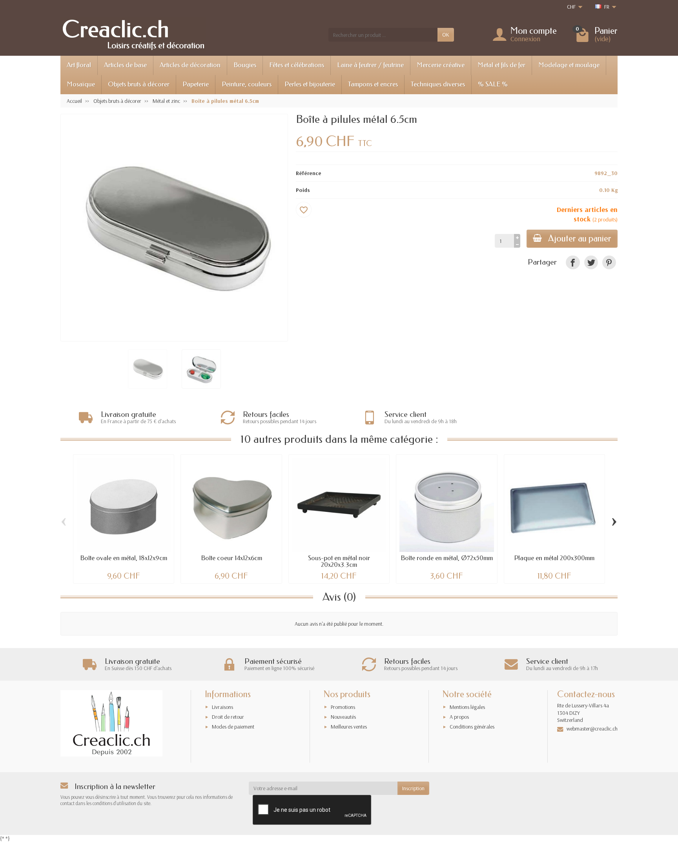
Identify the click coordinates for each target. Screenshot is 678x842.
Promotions (343, 706)
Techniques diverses (438, 84)
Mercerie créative (441, 65)
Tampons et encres (373, 84)
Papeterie (195, 84)
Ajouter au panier (579, 238)
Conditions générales (472, 726)
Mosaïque (81, 84)
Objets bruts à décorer (139, 84)
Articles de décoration (190, 65)
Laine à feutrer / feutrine (370, 65)
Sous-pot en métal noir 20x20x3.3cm (339, 561)
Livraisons (222, 706)
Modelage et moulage (569, 65)
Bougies (244, 65)
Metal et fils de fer (501, 65)
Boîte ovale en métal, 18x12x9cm (123, 558)
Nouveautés (343, 716)
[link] (573, 262)
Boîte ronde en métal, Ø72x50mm (447, 558)
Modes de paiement (233, 726)
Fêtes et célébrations (296, 65)
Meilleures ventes (349, 726)
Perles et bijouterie (309, 84)
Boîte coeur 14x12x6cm (231, 558)
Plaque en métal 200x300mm (554, 558)
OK (445, 34)
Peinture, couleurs (247, 84)
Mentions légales (467, 706)
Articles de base (125, 65)
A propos (459, 716)
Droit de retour (228, 716)
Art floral (79, 65)
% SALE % (493, 84)
